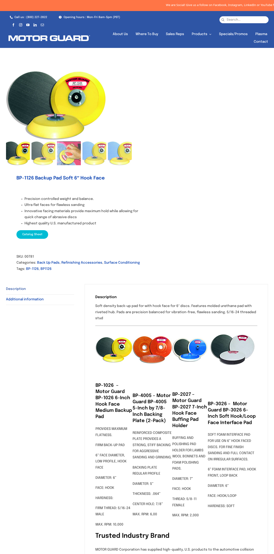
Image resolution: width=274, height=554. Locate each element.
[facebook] (13, 24)
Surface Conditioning (122, 262)
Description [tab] (16, 289)
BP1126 (46, 269)
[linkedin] (35, 24)
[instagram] (20, 24)
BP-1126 (32, 269)
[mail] (42, 24)
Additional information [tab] (25, 299)
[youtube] (27, 24)
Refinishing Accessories (81, 262)
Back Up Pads (48, 262)
